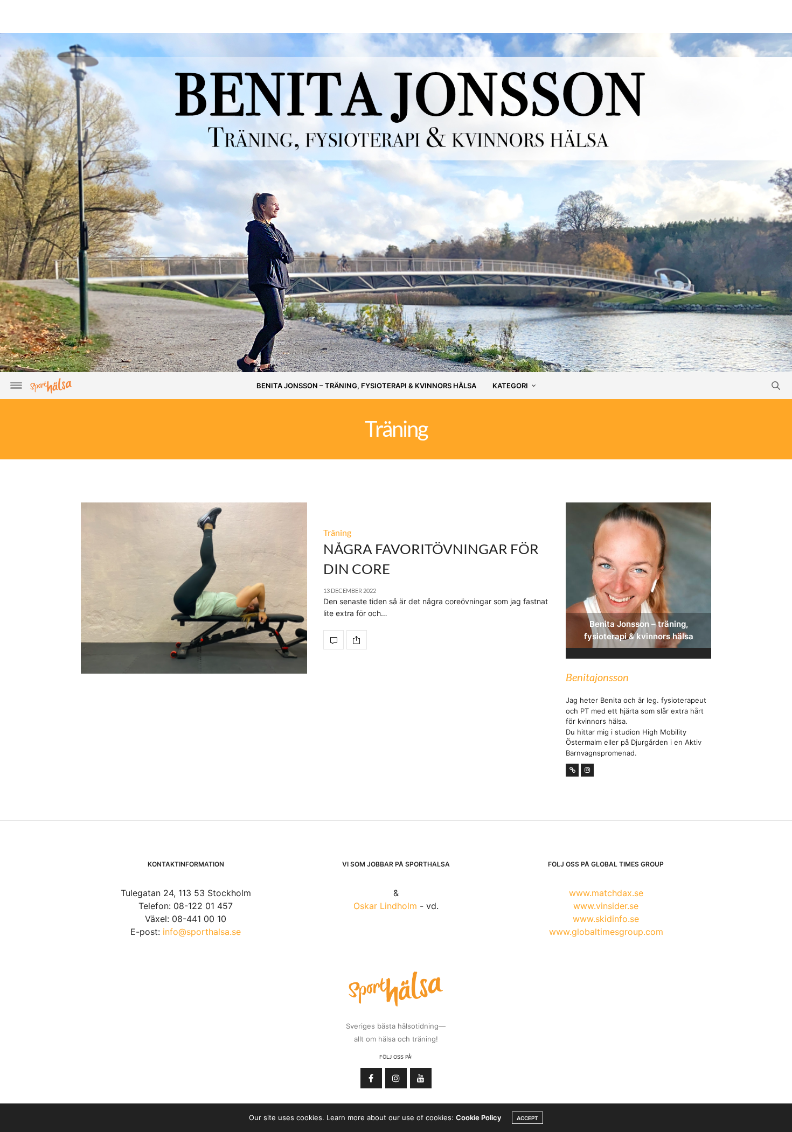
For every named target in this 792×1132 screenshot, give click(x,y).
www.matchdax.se (606, 893)
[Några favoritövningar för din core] (194, 588)
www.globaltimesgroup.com (606, 931)
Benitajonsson (597, 676)
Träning (337, 532)
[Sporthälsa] (51, 385)
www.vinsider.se (605, 905)
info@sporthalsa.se (202, 931)
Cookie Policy (478, 1117)
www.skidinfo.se (606, 918)
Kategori (510, 385)
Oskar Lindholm (385, 905)
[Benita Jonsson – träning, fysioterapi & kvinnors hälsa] (396, 215)
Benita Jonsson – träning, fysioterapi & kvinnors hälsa (366, 385)
